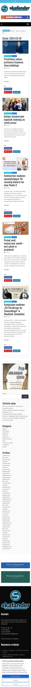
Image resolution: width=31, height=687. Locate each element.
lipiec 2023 (5, 528)
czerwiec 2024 (6, 507)
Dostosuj (15, 680)
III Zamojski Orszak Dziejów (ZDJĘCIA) (12, 414)
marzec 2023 (6, 536)
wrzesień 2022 (6, 548)
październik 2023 (7, 523)
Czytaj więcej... (6, 81)
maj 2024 (5, 509)
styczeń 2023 (6, 540)
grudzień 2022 (6, 542)
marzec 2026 (6, 465)
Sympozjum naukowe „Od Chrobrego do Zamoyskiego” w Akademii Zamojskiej (14, 309)
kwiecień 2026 (6, 463)
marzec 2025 (6, 489)
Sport (4, 441)
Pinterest (8, 92)
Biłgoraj (4, 429)
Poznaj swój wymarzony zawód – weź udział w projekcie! (14, 244)
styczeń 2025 (6, 493)
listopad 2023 (6, 521)
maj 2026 (5, 461)
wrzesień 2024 (6, 501)
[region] (15, 673)
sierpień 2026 (6, 455)
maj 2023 (5, 532)
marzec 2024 (6, 513)
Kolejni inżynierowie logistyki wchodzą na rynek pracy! (14, 119)
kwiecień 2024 (6, 511)
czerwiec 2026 (6, 459)
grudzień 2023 (6, 519)
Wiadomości (7, 56)
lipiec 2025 (5, 481)
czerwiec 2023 (6, 531)
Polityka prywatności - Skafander (9, 638)
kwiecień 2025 (6, 487)
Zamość (14, 56)
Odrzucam (15, 684)
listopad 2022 (6, 544)
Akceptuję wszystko (15, 676)
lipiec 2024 (5, 505)
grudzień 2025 (6, 471)
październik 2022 (7, 546)
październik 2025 (7, 475)
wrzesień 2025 (6, 477)
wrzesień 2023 (6, 525)
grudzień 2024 (6, 495)
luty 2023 (5, 538)
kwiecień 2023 (6, 534)
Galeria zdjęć (6, 431)
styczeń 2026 (6, 469)
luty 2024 (5, 515)
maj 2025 (5, 485)
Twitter (17, 89)
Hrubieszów (6, 433)
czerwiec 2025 (6, 483)
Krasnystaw (6, 437)
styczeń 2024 (6, 517)
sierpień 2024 (6, 503)
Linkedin (17, 92)
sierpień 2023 (6, 527)
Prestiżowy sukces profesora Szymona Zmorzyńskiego (13, 62)
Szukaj (4, 393)
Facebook (8, 89)
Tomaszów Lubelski (8, 443)
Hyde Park (5, 435)
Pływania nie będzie (8, 420)
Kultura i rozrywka (7, 439)
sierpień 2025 (6, 479)
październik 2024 (7, 499)
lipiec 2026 (5, 457)
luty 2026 (5, 467)
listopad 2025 (6, 473)
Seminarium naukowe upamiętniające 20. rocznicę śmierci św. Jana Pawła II (14, 180)
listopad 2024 (6, 497)
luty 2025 (5, 491)
